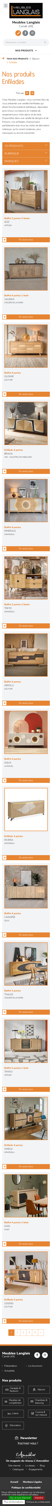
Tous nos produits (17, 59)
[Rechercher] (46, 42)
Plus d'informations (13, 1502)
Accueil (14, 1482)
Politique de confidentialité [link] (38, 1502)
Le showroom (35, 1366)
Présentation (10, 1366)
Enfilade (13, 62)
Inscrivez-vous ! (28, 1443)
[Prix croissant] (26, 93)
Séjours (35, 59)
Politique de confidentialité (26, 1488)
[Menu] (6, 5)
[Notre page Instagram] (32, 33)
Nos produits (24, 51)
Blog (42, 1466)
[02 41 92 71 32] (18, 33)
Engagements (35, 1469)
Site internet (14, 1466)
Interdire (39, 1498)
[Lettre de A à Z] (32, 93)
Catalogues (18, 1469)
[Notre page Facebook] (25, 33)
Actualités (9, 1371)
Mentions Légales (32, 1482)
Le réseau (30, 1466)
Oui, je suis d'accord (20, 1498)
